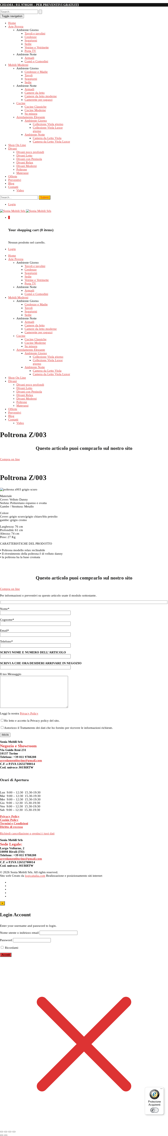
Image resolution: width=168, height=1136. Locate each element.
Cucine (20, 103)
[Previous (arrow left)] (1, 1135)
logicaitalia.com (35, 875)
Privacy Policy (29, 713)
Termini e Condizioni (14, 823)
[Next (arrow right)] (5, 1135)
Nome (4, 608)
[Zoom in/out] (14, 1131)
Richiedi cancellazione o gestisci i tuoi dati (27, 833)
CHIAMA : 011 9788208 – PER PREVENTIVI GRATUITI (39, 4)
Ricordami (11, 947)
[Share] (5, 1131)
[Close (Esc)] (1, 1131)
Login (12, 204)
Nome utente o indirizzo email (19, 932)
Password (6, 940)
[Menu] (161, 1089)
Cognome (7, 619)
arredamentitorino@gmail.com (21, 760)
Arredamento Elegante (30, 117)
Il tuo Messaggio (10, 674)
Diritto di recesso (11, 827)
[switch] (154, 1110)
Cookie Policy (9, 820)
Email (4, 630)
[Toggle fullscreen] (9, 1131)
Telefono (6, 641)
